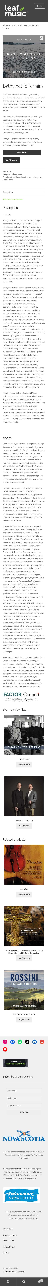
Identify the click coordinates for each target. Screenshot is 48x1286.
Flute (5, 180)
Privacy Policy (8, 1247)
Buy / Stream (11, 160)
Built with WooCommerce (14, 1271)
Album (26, 25)
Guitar (10, 180)
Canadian (10, 177)
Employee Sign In (10, 1235)
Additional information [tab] (12, 199)
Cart (37, 1279)
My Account (7, 1228)
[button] (41, 38)
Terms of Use (8, 1240)
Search (24, 1282)
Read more (24, 825)
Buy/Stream (24, 1019)
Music (14, 25)
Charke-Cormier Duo (23, 177)
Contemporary (37, 177)
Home (8, 25)
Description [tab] (8, 192)
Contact (6, 1253)
